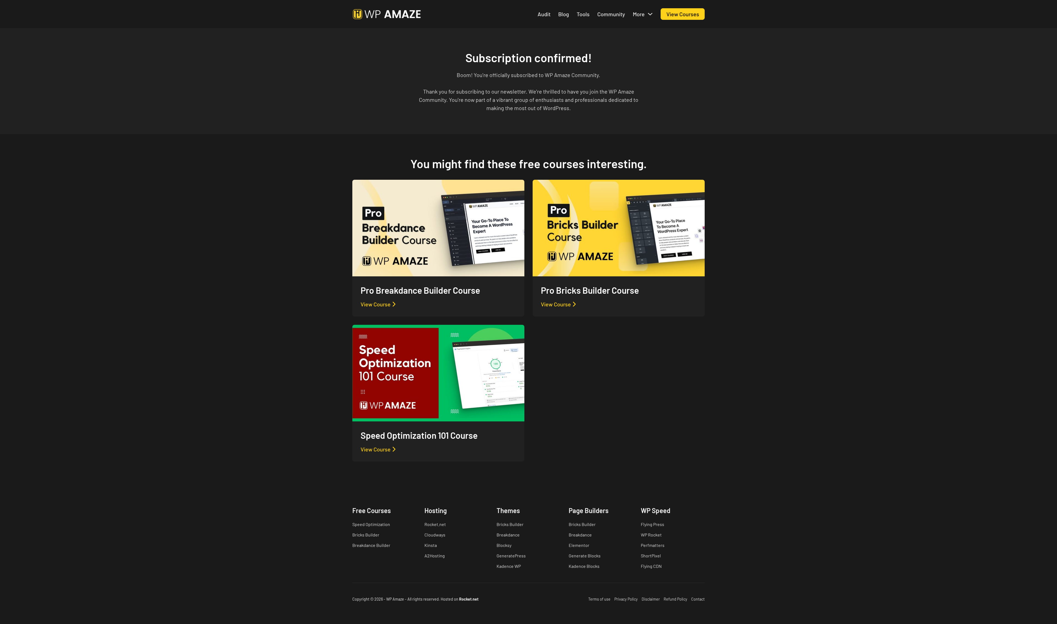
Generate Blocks (585, 555)
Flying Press (652, 524)
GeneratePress (511, 555)
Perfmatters (652, 545)
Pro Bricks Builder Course (590, 290)
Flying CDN (651, 566)
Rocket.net (435, 524)
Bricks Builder (365, 534)
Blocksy (504, 545)
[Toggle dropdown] (650, 14)
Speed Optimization (371, 524)
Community (611, 14)
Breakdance (508, 534)
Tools (583, 14)
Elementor (579, 545)
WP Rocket (651, 534)
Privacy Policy (626, 599)
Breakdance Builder (371, 545)
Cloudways (434, 534)
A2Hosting (434, 555)
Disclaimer (651, 599)
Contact (698, 599)
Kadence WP (509, 566)
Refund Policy (675, 599)
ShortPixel (651, 555)
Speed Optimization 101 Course (419, 435)
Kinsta (430, 545)
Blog (563, 14)
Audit (544, 14)
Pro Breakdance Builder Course (420, 290)
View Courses (682, 14)
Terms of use (599, 599)
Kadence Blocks (584, 566)
